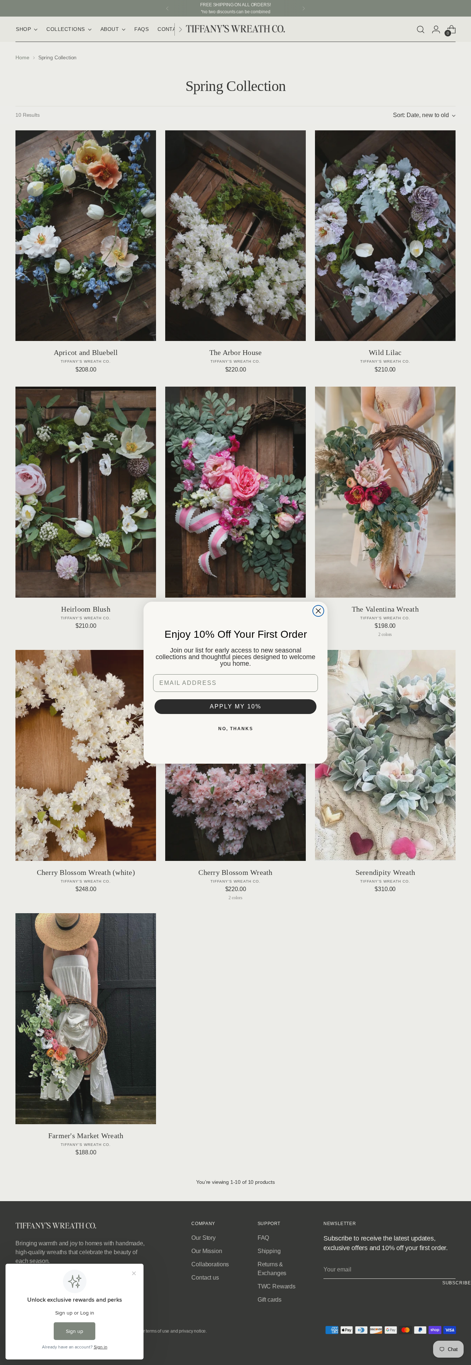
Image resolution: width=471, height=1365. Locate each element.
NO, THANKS (235, 728)
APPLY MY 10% (235, 706)
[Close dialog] (318, 610)
